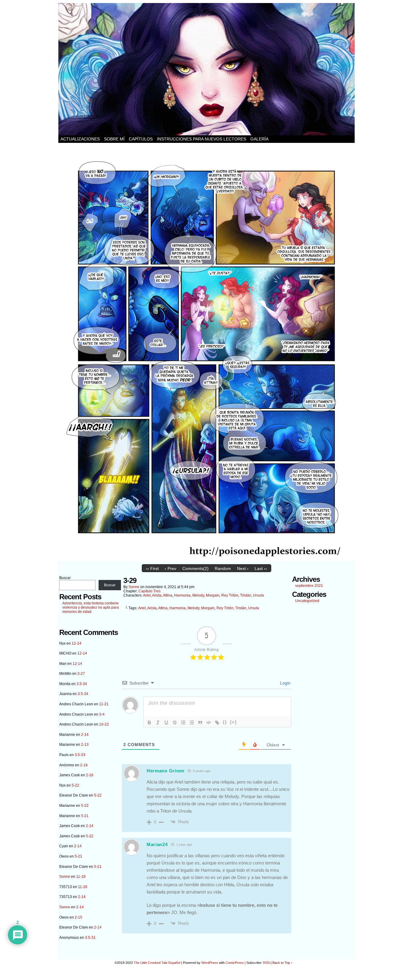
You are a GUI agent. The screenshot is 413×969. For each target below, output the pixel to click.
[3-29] (206, 560)
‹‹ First (152, 568)
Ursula (258, 595)
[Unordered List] (191, 722)
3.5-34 (81, 684)
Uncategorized (307, 601)
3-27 (81, 673)
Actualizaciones (80, 139)
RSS (266, 962)
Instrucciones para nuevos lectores (201, 139)
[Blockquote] (200, 722)
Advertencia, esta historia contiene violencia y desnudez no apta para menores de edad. (90, 607)
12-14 (76, 643)
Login (285, 683)
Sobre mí (114, 139)
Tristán (245, 595)
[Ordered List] (183, 722)
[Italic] (158, 722)
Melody (198, 595)
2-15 (78, 917)
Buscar (65, 578)
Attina (167, 595)
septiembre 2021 (309, 586)
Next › (243, 568)
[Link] (217, 722)
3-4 (102, 714)
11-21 (104, 704)
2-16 (84, 765)
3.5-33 (80, 755)
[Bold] (149, 722)
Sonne (64, 876)
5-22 (75, 785)
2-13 (85, 744)
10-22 (104, 724)
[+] (233, 722)
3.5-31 (90, 937)
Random (223, 568)
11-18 (81, 876)
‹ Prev (170, 568)
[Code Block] (208, 722)
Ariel (147, 595)
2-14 (85, 734)
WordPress (209, 962)
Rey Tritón (229, 595)
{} (225, 722)
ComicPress (235, 962)
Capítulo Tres (149, 591)
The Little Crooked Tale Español (157, 962)
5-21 (85, 816)
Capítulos (141, 139)
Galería (259, 139)
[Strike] (175, 722)
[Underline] (166, 722)
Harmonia (182, 595)
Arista (156, 595)
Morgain (213, 595)
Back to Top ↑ (282, 962)
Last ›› (261, 568)
